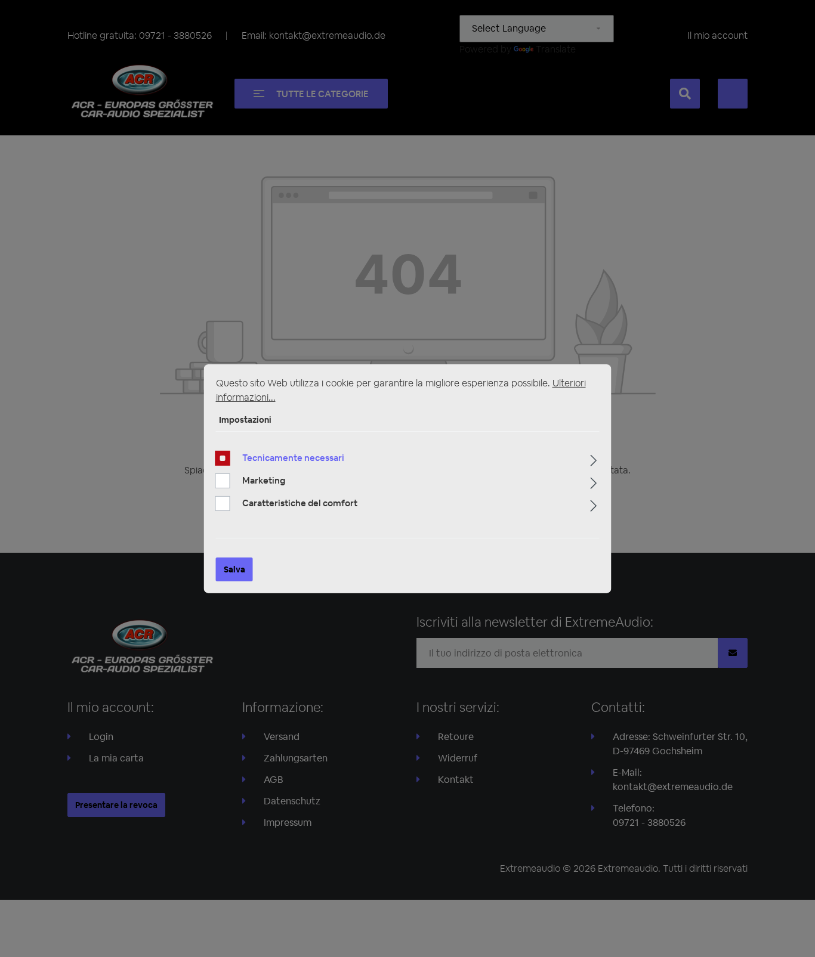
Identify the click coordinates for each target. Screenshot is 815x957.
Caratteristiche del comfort (299, 503)
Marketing (263, 480)
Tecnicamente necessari (293, 457)
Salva (234, 569)
